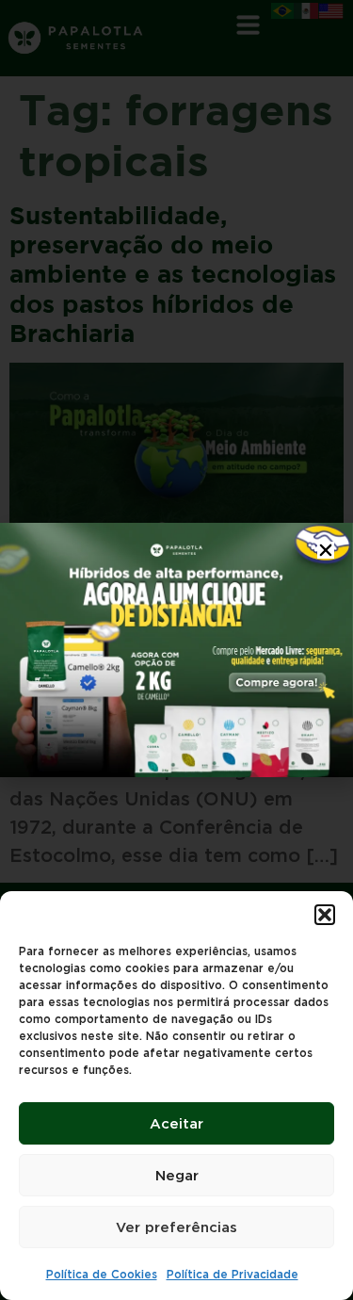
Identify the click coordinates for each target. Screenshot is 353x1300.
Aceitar (176, 1123)
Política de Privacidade (232, 1274)
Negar (177, 1175)
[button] (324, 914)
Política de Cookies (101, 1274)
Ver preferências (176, 1227)
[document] (176, 650)
